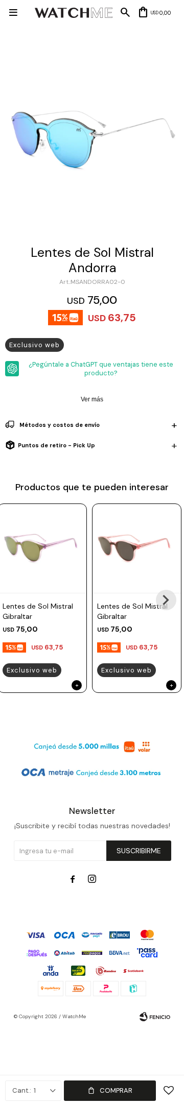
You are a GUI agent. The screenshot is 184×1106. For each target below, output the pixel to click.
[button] (166, 600)
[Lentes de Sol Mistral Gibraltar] (136, 548)
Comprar (116, 1090)
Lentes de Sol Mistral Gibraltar (38, 611)
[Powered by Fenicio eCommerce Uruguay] (155, 1016)
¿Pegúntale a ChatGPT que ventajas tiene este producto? (101, 368)
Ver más (92, 399)
